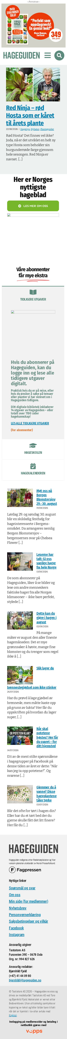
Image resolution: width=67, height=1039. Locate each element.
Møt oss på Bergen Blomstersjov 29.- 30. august (46, 497)
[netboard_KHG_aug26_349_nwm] (33, 6)
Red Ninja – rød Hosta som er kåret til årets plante (30, 115)
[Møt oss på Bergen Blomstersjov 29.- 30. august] (20, 498)
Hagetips (25, 129)
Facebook (16, 928)
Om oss (14, 895)
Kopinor (13, 1015)
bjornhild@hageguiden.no (25, 980)
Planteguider (47, 129)
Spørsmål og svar (22, 888)
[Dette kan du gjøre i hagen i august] (20, 620)
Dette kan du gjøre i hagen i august (46, 617)
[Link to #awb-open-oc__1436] (59, 56)
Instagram (16, 934)
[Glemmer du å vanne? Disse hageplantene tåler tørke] (20, 794)
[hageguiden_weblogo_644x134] (33, 845)
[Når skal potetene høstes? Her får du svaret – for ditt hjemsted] (20, 736)
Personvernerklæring (25, 914)
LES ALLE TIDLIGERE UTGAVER (30, 423)
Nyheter (35, 129)
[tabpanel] (33, 373)
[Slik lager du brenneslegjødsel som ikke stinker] (20, 675)
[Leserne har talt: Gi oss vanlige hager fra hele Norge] (20, 561)
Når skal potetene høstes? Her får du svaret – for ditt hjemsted (47, 737)
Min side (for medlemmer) (28, 901)
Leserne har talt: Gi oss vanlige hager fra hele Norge (46, 560)
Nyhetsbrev (17, 908)
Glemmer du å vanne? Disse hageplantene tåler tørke (46, 793)
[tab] (33, 296)
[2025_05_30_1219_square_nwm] (33, 215)
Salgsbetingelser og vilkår (28, 921)
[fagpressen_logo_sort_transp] (25, 868)
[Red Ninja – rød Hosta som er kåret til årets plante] (33, 84)
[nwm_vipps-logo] (34, 1031)
